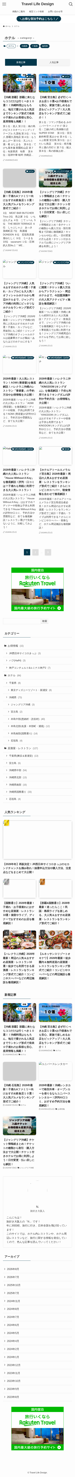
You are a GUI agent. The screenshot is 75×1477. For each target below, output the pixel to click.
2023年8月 (13, 1396)
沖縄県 (24, 46)
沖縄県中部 (18, 770)
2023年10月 (14, 1380)
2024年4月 (13, 1341)
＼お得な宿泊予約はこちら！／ (38, 18)
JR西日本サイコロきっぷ (25, 653)
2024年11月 (13, 1301)
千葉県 (35, 46)
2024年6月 (13, 1324)
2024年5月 (13, 1332)
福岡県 (45, 46)
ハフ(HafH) (17, 660)
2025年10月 (14, 1285)
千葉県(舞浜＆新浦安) (23, 755)
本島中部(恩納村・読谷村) (28, 719)
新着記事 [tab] (20, 62)
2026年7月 (13, 1277)
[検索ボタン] (71, 4)
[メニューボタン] (4, 4)
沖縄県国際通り (20, 791)
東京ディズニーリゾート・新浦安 (31, 690)
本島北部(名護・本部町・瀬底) (30, 726)
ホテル (14, 675)
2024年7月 (13, 1316)
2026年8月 (13, 1269)
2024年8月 (13, 1308)
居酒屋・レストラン (23, 748)
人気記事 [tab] (54, 62)
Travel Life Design (37, 4)
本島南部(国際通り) (24, 733)
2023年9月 (13, 1388)
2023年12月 (14, 1365)
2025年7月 (13, 1293)
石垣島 (16, 740)
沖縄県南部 (18, 784)
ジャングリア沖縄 (23, 704)
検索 (44, 621)
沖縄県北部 (18, 777)
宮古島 (16, 711)
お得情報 (16, 645)
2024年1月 (13, 1357)
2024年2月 (13, 1349)
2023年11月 (13, 1373)
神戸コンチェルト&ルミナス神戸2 (29, 667)
